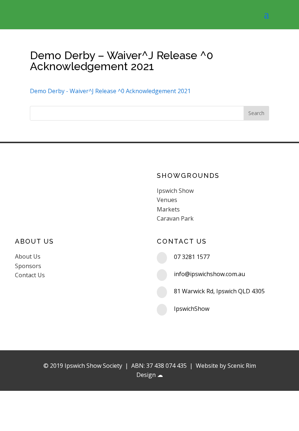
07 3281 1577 (192, 257)
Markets (168, 209)
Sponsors (28, 266)
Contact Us (30, 275)
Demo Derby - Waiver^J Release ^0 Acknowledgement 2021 (110, 91)
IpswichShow (191, 309)
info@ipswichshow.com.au (209, 274)
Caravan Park (175, 218)
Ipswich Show (175, 191)
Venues (167, 200)
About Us (27, 256)
